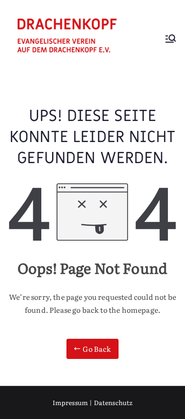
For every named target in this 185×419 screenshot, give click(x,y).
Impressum (70, 402)
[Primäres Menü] (170, 39)
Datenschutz (113, 402)
